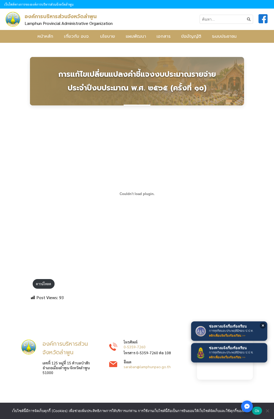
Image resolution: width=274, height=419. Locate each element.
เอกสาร (163, 36)
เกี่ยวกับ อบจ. (76, 36)
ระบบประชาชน (224, 36)
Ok (257, 411)
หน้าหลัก (45, 36)
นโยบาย (107, 36)
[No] (267, 410)
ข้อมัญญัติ (191, 36)
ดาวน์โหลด (43, 283)
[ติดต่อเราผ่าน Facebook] (247, 406)
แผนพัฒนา (136, 36)
